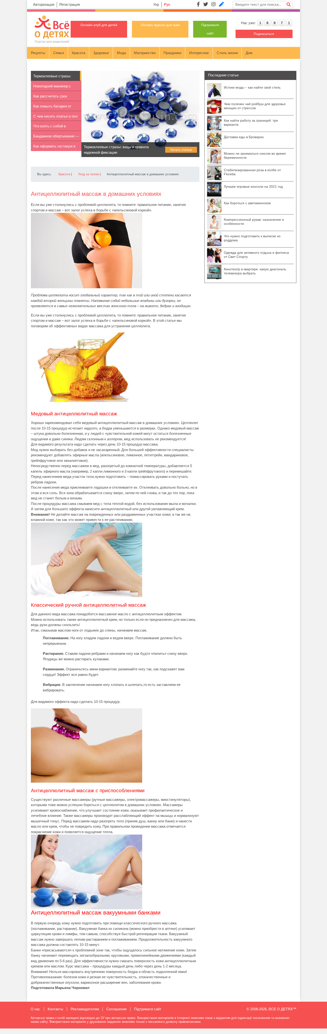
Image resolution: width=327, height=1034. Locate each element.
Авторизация (43, 4)
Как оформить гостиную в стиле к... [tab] (54, 147)
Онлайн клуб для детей (98, 25)
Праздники (172, 53)
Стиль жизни (227, 53)
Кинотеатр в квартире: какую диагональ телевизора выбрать (255, 271)
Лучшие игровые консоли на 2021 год (253, 186)
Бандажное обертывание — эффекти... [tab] (56, 137)
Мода (121, 53)
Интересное (199, 53)
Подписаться (264, 34)
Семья (58, 53)
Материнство (145, 53)
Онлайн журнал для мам (160, 25)
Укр (156, 4)
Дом (249, 53)
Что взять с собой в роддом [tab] (49, 127)
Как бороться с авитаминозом (247, 203)
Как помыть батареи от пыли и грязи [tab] (52, 107)
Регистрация (69, 4)
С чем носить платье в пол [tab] (55, 116)
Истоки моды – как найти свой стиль (252, 87)
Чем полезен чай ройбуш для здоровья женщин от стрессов (255, 106)
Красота (78, 53)
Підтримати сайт (147, 1009)
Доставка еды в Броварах (244, 137)
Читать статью (181, 150)
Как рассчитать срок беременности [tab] (50, 97)
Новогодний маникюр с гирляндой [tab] (52, 87)
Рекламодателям (85, 1009)
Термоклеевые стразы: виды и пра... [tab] (52, 77)
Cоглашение (116, 1009)
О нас (35, 1009)
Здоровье (101, 53)
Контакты (55, 1009)
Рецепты (38, 53)
